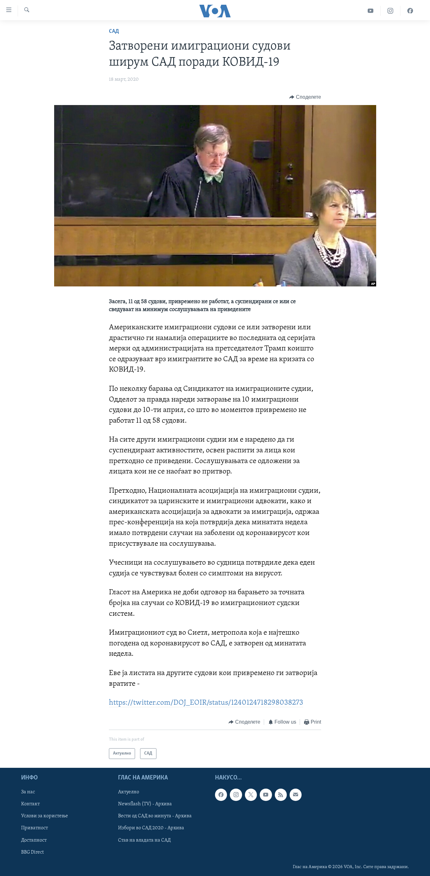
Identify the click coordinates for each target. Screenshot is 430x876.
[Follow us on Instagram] (236, 795)
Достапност (34, 840)
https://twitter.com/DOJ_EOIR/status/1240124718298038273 (206, 703)
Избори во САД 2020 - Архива (151, 828)
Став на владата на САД (144, 840)
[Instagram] (390, 11)
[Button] (305, 97)
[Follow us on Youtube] (266, 795)
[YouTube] (371, 11)
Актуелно (128, 792)
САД (114, 31)
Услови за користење (44, 816)
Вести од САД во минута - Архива (155, 816)
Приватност (34, 828)
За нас (28, 792)
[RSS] (281, 795)
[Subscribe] (296, 795)
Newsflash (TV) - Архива (145, 804)
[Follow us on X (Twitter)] (251, 795)
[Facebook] (410, 11)
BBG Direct (32, 852)
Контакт (30, 804)
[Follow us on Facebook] (221, 795)
